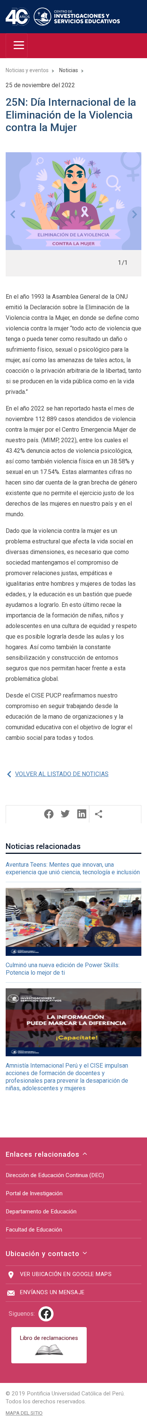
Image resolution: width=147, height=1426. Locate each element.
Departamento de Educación (41, 1211)
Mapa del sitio (24, 1413)
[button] (12, 214)
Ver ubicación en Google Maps (66, 1274)
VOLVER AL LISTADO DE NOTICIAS (62, 774)
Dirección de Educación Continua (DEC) (55, 1175)
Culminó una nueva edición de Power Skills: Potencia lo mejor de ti (62, 968)
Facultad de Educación (34, 1229)
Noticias (68, 70)
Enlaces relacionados (44, 1154)
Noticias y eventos (27, 70)
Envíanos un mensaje (52, 1292)
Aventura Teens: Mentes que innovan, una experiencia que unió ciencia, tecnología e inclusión (73, 868)
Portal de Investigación (34, 1193)
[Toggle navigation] (17, 45)
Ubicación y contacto (44, 1254)
